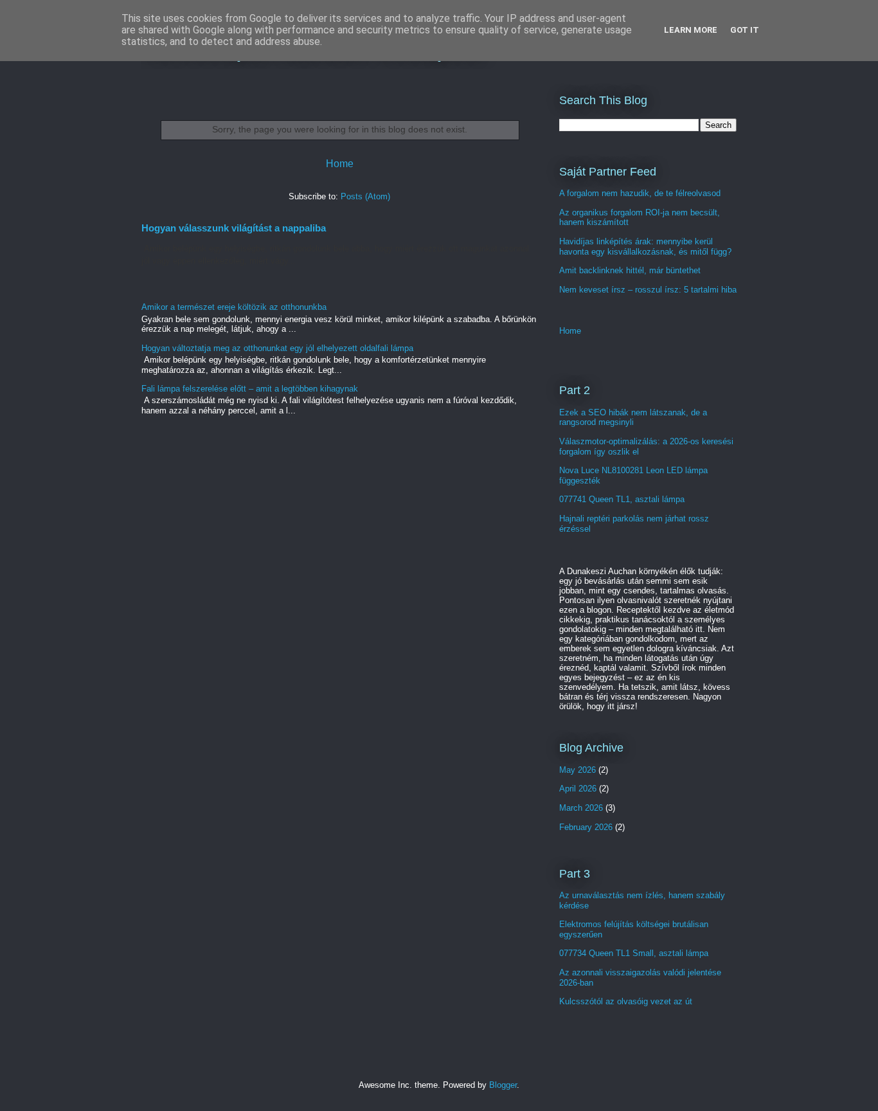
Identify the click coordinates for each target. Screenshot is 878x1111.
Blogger (503, 1085)
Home (340, 163)
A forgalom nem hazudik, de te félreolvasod (640, 193)
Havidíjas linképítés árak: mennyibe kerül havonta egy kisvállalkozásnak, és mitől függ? (645, 247)
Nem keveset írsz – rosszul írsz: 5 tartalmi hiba (648, 289)
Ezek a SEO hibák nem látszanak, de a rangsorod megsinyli (633, 418)
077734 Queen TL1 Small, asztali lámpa (633, 953)
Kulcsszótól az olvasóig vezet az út (625, 1001)
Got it (744, 30)
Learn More (690, 30)
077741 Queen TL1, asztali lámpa (622, 499)
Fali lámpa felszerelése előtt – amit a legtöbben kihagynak (249, 388)
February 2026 (586, 827)
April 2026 (577, 788)
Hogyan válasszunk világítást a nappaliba (233, 227)
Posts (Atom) (365, 196)
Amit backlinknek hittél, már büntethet (630, 270)
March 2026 (581, 808)
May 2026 (577, 770)
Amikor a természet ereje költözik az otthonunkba (234, 307)
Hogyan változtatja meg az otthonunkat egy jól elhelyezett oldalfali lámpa (277, 348)
